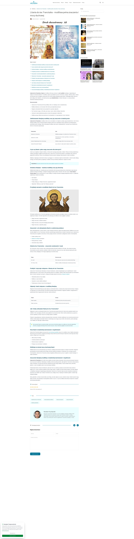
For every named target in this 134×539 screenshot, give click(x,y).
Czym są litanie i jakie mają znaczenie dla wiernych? (42, 67)
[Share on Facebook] (74, 425)
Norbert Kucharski (49, 411)
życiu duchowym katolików (54, 332)
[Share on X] (78, 425)
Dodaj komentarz (35, 454)
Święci (70, 2)
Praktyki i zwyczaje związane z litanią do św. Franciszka (43, 78)
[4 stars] (35, 387)
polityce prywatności (5, 530)
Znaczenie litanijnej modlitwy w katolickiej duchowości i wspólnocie (45, 89)
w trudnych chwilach (65, 274)
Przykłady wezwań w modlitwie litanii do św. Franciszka (43, 71)
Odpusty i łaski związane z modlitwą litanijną (41, 80)
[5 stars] (37, 387)
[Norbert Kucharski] (31, 19)
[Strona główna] (30, 8)
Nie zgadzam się (12, 533)
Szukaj (81, 8)
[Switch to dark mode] (103, 2)
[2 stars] (32, 387)
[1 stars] (31, 387)
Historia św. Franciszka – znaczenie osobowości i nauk (43, 76)
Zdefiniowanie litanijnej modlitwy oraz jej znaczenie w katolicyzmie (45, 64)
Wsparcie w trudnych (36, 238)
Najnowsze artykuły (56, 2)
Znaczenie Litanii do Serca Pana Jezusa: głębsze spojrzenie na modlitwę (50, 163)
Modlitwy (66, 2)
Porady (83, 2)
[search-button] (100, 2)
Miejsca (62, 2)
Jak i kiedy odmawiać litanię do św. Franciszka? (41, 82)
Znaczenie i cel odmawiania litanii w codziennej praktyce (43, 73)
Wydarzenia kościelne (77, 2)
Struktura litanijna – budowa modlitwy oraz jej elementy (43, 69)
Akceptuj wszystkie (13, 535)
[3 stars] (34, 387)
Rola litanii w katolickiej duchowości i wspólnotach (42, 85)
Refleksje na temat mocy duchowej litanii (40, 87)
